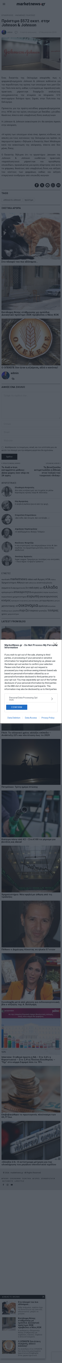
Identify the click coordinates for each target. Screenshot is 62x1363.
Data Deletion (14, 718)
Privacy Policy (48, 718)
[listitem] (31, 699)
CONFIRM (16, 707)
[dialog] (31, 681)
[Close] (56, 645)
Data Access (31, 718)
